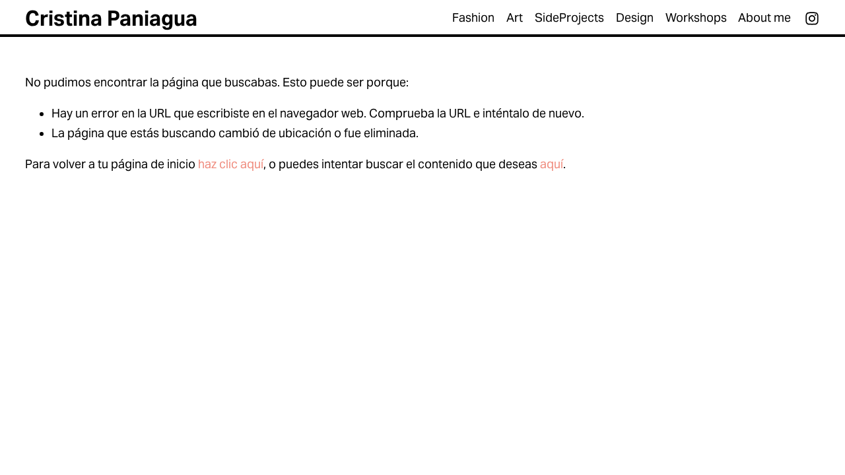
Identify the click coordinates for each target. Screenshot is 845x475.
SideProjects (569, 18)
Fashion (473, 18)
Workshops (696, 18)
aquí (551, 164)
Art (514, 18)
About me (764, 18)
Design (635, 18)
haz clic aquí (230, 164)
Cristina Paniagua (111, 18)
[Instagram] (812, 18)
